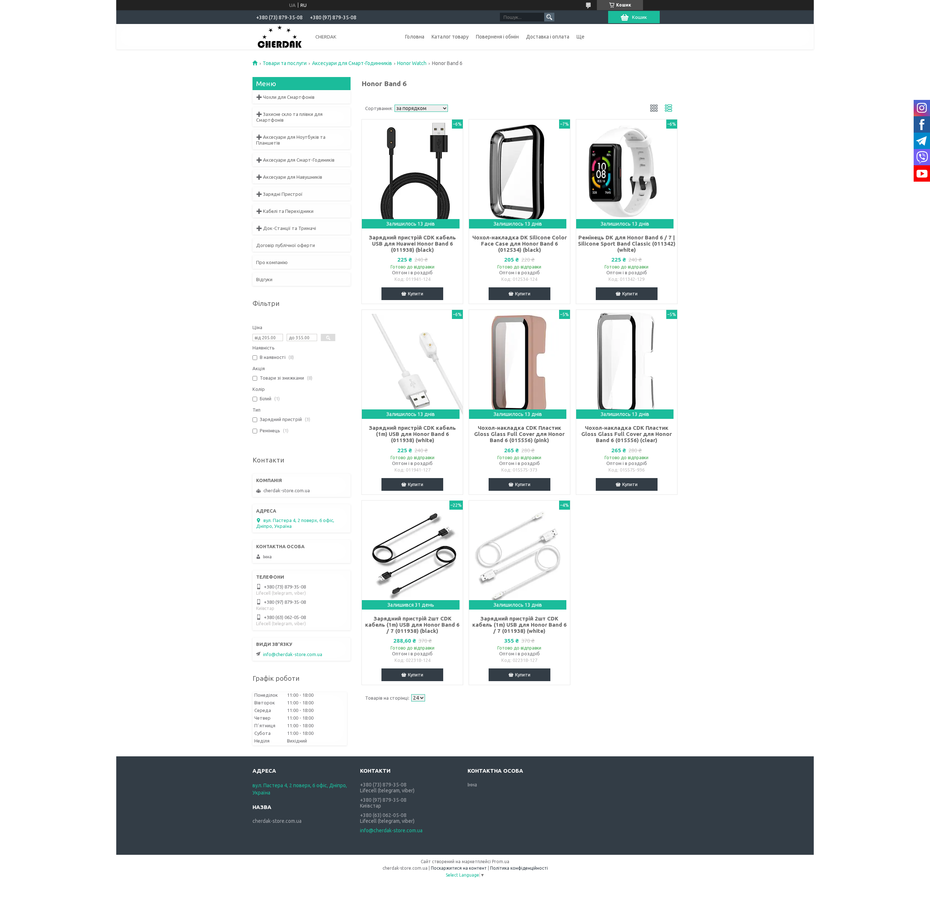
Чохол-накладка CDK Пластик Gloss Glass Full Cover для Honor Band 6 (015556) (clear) (626, 434)
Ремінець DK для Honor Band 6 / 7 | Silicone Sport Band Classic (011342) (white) (626, 243)
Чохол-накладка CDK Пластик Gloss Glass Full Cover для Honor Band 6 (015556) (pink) (519, 434)
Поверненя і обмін (497, 37)
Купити (415, 293)
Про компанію (272, 262)
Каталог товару (450, 37)
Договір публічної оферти (285, 245)
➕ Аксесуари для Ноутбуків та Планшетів (291, 139)
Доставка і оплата (547, 37)
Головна (414, 37)
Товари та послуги (285, 63)
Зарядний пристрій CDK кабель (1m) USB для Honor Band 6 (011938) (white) (412, 434)
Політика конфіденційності (519, 868)
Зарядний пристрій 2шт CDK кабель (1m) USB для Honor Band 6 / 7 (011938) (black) (412, 624)
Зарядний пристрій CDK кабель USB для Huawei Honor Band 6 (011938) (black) (412, 243)
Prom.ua (500, 861)
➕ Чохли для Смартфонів (285, 97)
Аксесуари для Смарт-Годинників (352, 63)
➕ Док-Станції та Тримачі (286, 228)
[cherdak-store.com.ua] (279, 36)
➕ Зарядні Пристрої (279, 194)
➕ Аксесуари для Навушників (289, 176)
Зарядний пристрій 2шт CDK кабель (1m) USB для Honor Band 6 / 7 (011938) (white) (519, 624)
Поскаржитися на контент (459, 868)
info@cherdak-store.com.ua (292, 654)
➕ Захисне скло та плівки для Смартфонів (289, 117)
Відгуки (264, 279)
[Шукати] (549, 17)
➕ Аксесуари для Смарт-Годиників (295, 159)
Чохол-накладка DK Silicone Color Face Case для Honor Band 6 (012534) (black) (519, 243)
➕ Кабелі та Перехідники (285, 211)
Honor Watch (411, 63)
